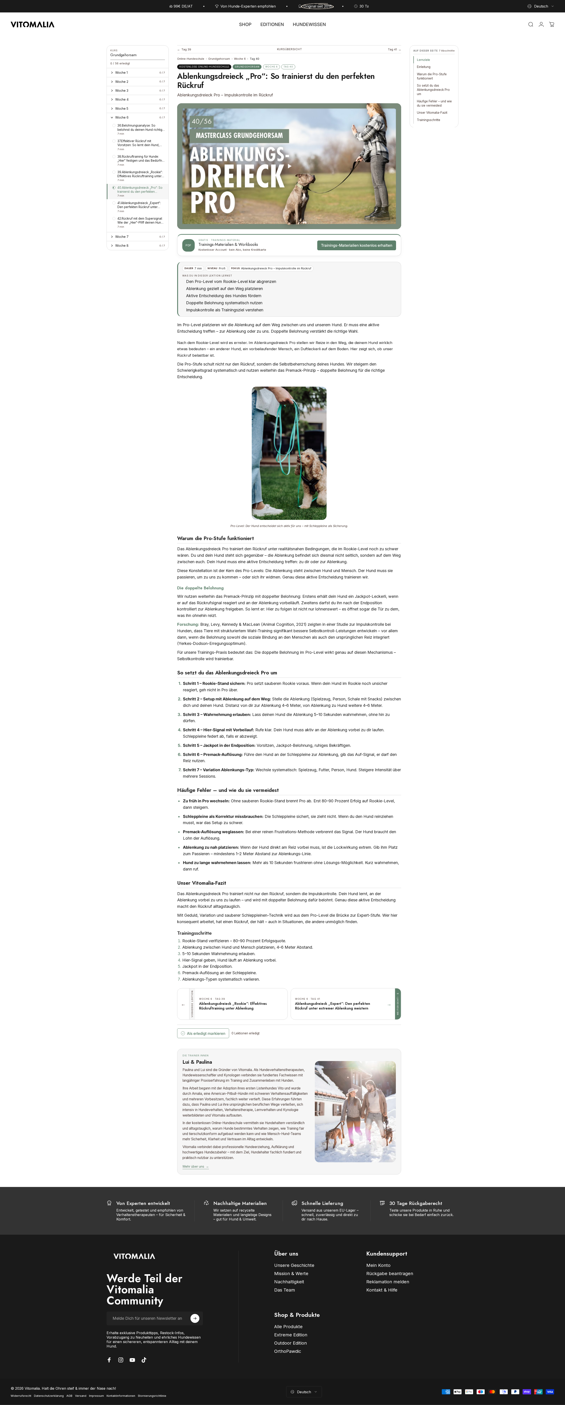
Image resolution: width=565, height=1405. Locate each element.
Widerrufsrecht (21, 1395)
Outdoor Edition (290, 1343)
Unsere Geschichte (294, 1265)
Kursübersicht (289, 49)
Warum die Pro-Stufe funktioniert (432, 76)
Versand (80, 1395)
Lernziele (423, 60)
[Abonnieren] (194, 1318)
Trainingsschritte (428, 119)
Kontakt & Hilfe (381, 1290)
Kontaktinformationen (121, 1395)
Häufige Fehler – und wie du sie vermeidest (434, 103)
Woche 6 (240, 58)
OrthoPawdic (287, 1351)
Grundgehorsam (219, 58)
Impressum (96, 1395)
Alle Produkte (288, 1326)
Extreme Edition (290, 1334)
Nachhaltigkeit (289, 1281)
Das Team (284, 1290)
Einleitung (423, 67)
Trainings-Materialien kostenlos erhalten (356, 245)
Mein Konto (378, 1265)
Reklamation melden (387, 1281)
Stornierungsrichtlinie (152, 1395)
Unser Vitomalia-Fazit (432, 112)
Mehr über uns (195, 1167)
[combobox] (540, 6)
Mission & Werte (291, 1273)
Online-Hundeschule (190, 58)
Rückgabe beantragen (389, 1273)
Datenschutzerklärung (49, 1395)
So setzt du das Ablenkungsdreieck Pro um (433, 90)
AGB (69, 1395)
